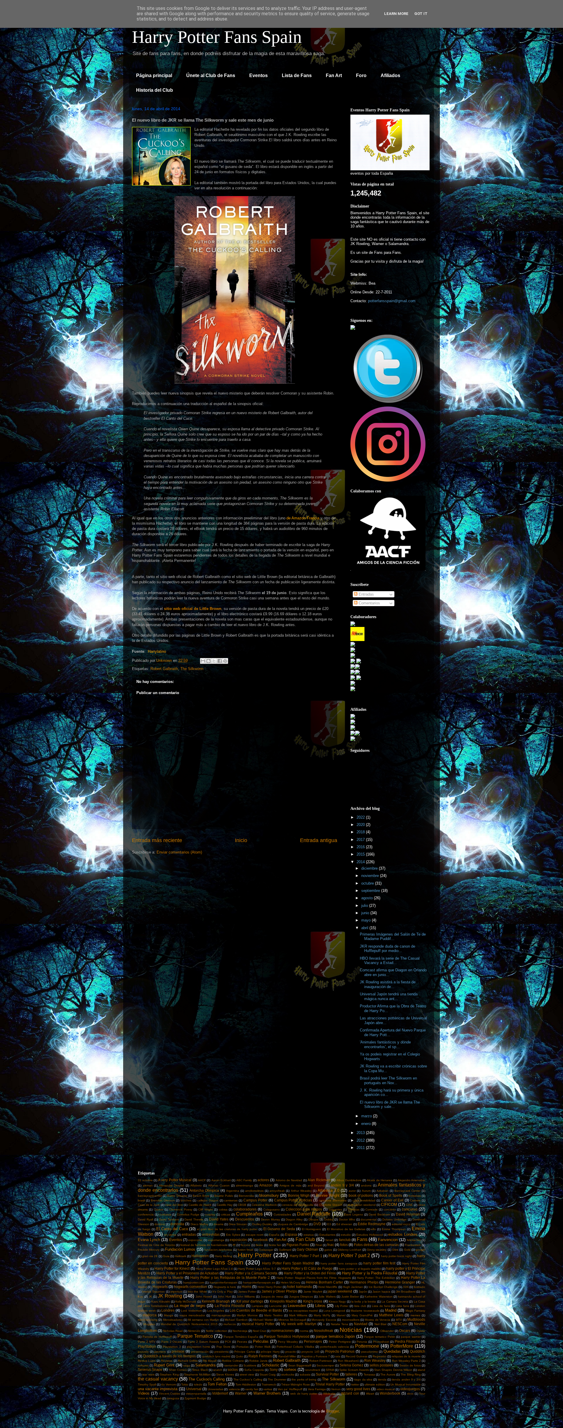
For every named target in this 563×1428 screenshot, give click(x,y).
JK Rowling (170, 1295)
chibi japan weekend (362, 1204)
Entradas (365, 594)
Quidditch (417, 1351)
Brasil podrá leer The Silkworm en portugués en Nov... (388, 1080)
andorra (366, 1185)
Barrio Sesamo (177, 1195)
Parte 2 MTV (146, 1341)
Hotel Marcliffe (327, 1286)
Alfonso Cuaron (219, 1185)
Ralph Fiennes (260, 1356)
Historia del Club (154, 90)
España (274, 1234)
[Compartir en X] (214, 661)
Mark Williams (298, 1315)
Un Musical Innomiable (405, 1384)
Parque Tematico (195, 1336)
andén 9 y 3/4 (342, 1185)
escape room (254, 1234)
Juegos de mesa (272, 1296)
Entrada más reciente (157, 840)
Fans (362, 1239)
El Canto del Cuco (172, 1229)
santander (231, 1365)
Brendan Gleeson (163, 1200)
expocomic (195, 1240)
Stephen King (169, 1374)
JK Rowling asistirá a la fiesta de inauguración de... (388, 984)
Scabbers (249, 1365)
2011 (361, 1147)
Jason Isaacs (381, 1291)
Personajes (313, 1341)
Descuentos (244, 1219)
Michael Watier (263, 1319)
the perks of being (303, 1379)
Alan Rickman (319, 1180)
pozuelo (143, 1351)
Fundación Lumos (180, 1249)
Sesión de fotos (410, 1365)
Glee (395, 1249)
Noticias (351, 1329)
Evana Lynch (149, 1239)
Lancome (275, 1306)
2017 (361, 839)
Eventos (258, 75)
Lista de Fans (297, 75)
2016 (361, 847)
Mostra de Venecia (377, 1319)
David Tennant (169, 1219)
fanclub (345, 1240)
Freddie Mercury (149, 1249)
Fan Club (305, 1239)
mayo (366, 920)
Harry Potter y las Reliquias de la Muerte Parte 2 (230, 1277)
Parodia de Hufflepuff (157, 1336)
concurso (409, 1209)
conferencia (146, 1214)
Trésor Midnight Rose (295, 1384)
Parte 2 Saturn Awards (203, 1341)
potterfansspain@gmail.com (392, 301)
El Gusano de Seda (279, 1229)
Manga (168, 1315)
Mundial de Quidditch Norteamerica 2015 (189, 1324)
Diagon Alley (294, 1219)
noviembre (370, 875)
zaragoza (173, 1398)
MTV (399, 1319)
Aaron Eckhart (221, 1180)
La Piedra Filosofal (230, 1306)
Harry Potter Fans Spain (217, 37)
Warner (241, 1393)
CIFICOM (389, 1204)
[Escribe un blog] (208, 661)
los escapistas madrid (303, 1310)
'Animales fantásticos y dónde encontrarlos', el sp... (385, 1044)
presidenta (221, 1351)
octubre (368, 883)
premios (178, 1351)
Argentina (232, 1190)
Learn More (396, 13)
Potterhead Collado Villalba (295, 1346)
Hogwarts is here (224, 1286)
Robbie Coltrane (233, 1360)
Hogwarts (160, 1286)
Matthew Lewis (391, 1315)
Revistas (166, 1360)
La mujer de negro (189, 1305)
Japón (363, 1291)
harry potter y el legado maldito (360, 1268)
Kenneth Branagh (216, 1301)
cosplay (210, 1214)
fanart (329, 1240)
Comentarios (368, 603)
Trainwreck (269, 1384)
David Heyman (408, 1214)
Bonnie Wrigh (299, 1195)
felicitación (414, 1240)
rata (337, 1356)
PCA (228, 1341)
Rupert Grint (164, 1365)
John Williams (246, 1296)
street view (247, 1374)
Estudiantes (327, 1234)
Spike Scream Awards (354, 1369)
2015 (361, 854)
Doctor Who (347, 1219)
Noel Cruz (259, 1330)
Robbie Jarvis (258, 1360)
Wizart (370, 1393)
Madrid (390, 1310)
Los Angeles (215, 1310)
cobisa (223, 1209)
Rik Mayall (209, 1360)
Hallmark (180, 1256)
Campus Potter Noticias (293, 1200)
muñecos (229, 1324)
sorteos (290, 1369)
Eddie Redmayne (372, 1224)
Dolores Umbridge (394, 1219)
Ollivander (387, 1330)
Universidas (215, 1389)
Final (319, 1245)
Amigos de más (290, 1185)
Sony (273, 1369)
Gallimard (285, 1249)
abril (365, 928)
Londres (167, 1310)
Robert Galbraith (164, 669)
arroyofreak (277, 1190)
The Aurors (387, 1374)
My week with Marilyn (298, 1324)
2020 (361, 824)
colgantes (335, 1209)
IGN (405, 1286)
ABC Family (244, 1180)
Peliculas (261, 1341)
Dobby (328, 1219)
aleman (148, 1185)
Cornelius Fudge (188, 1214)
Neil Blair (380, 1324)
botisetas (414, 1195)
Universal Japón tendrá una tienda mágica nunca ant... (389, 996)
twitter (355, 1384)
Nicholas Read (173, 1330)
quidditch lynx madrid (216, 1356)
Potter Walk (263, 1346)
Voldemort (220, 1393)
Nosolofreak (323, 1330)
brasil (141, 1200)
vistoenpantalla (196, 1393)
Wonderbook (390, 1393)
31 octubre (145, 1180)
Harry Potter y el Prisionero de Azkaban (187, 1273)
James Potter (247, 1291)
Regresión (379, 1356)
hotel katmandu (299, 1286)
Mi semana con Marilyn (203, 1319)
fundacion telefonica (218, 1249)
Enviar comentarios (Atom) (179, 852)
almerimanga (244, 1185)
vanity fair (251, 1389)
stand (421, 1369)
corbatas (165, 1214)
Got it (421, 13)
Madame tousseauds (365, 1310)
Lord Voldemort (191, 1310)
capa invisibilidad (364, 1200)
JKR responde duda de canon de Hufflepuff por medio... (387, 948)
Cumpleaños (249, 1213)
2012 (361, 1140)
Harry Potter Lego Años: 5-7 (257, 1268)
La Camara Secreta (394, 1301)
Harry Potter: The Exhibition (376, 1277)
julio (365, 905)
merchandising (147, 1319)
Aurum (366, 1190)
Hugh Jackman (353, 1286)
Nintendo (194, 1330)
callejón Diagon (207, 1200)
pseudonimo (369, 1351)
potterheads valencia (334, 1346)
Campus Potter (255, 1200)
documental (369, 1219)
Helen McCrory (291, 1282)
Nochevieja (240, 1330)
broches (186, 1200)
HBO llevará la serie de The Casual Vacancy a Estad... (390, 960)
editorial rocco (401, 1224)
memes (415, 1315)
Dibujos (313, 1219)
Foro (361, 75)
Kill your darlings (249, 1301)
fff (234, 1245)
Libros (320, 1305)
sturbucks (287, 1374)
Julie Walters (327, 1296)
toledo (198, 1384)
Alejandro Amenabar (411, 1180)
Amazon (265, 1185)
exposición (238, 1240)
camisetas (231, 1200)
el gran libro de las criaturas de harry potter (227, 1229)
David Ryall (145, 1219)
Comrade (371, 1209)
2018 (361, 832)
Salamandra (205, 1365)
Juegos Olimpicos (301, 1296)
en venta (170, 1234)
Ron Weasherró (348, 1360)
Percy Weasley (288, 1341)
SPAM (330, 1369)
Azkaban (383, 1190)
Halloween (200, 1256)
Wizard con (350, 1393)
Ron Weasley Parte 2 (406, 1360)
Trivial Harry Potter (330, 1384)
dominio (160, 1224)
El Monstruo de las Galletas (346, 1229)
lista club (360, 1306)
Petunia (362, 1341)
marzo (367, 1116)
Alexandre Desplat (171, 1185)
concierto (390, 1209)
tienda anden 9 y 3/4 (406, 1379)
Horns (246, 1286)
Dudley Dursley (262, 1224)
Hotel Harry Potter (269, 1286)
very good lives (358, 1389)
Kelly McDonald (185, 1301)
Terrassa (369, 1374)
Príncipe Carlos (244, 1351)
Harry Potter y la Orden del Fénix (310, 1273)
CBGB (242, 1204)
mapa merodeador (192, 1315)
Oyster (420, 1330)
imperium (176, 1291)
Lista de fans (381, 1306)
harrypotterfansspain (224, 1282)
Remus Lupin (147, 1360)
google (420, 1249)
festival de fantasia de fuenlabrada (204, 1245)
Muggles (149, 1324)
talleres (351, 1374)
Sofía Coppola (254, 1369)
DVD (317, 1224)
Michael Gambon (236, 1319)
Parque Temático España (241, 1336)
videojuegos (410, 1389)
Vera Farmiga (317, 1389)
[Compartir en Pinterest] (225, 661)
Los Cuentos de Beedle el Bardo (256, 1310)
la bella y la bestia (363, 1301)
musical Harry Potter (258, 1324)
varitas (267, 1389)
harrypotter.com (193, 1282)
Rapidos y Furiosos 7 (315, 1356)
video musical (386, 1389)
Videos (144, 1393)
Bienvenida (246, 1195)
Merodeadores (173, 1319)
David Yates (218, 1219)
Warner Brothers (267, 1393)
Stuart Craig (268, 1374)
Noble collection (216, 1330)
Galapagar (266, 1249)
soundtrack (312, 1369)
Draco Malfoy (199, 1224)
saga (186, 1365)
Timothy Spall (147, 1384)
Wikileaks (329, 1393)
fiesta (259, 1245)
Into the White (197, 1291)
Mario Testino (273, 1315)
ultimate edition (374, 1384)
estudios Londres (402, 1234)
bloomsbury (269, 1195)
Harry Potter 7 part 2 (349, 1255)
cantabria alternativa (333, 1200)
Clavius (158, 1209)
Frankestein (413, 1245)
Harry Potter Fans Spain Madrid (288, 1263)
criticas (225, 1214)
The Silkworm (192, 669)
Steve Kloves (225, 1374)
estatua (308, 1234)
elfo (373, 1229)
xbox (410, 1393)
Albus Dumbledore (348, 1180)
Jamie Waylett (312, 1291)
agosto (367, 898)
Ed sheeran (344, 1224)
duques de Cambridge (293, 1224)
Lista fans (402, 1306)
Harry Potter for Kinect (172, 1268)
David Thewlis (193, 1219)
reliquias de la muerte (406, 1356)
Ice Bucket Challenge (383, 1286)
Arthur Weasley (301, 1190)
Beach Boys (201, 1195)
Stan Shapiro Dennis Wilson (393, 1369)
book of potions (361, 1195)
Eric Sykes (233, 1234)
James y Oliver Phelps (279, 1291)
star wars (148, 1374)
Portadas (242, 1346)
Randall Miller (287, 1356)
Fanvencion (388, 1239)
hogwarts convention (190, 1286)
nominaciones (282, 1330)
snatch (217, 1369)
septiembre (371, 890)
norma (304, 1330)
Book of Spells (390, 1195)
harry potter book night (396, 1256)
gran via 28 (149, 1256)
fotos (344, 1245)
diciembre (370, 868)
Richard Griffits (188, 1360)
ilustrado (419, 1286)
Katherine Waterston (378, 1296)
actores (263, 1180)
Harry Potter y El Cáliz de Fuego (307, 1268)
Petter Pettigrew (340, 1341)
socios (233, 1369)
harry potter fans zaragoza (338, 1263)
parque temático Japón (335, 1336)
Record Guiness (356, 1356)
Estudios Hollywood (369, 1234)
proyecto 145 (310, 1351)
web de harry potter (303, 1393)
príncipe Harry (270, 1351)
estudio (346, 1234)
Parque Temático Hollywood (286, 1336)
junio (365, 913)
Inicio (241, 840)
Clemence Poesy (180, 1209)
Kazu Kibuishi (160, 1301)
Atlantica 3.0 (328, 1190)
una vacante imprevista (157, 1389)
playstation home (198, 1346)
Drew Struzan (238, 1224)
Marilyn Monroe (247, 1315)
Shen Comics (178, 1369)
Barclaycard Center (407, 1190)
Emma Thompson (394, 1229)
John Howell (204, 1296)
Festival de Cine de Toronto (156, 1245)
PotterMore (401, 1346)
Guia (166, 1256)
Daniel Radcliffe (314, 1213)
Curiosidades (282, 1214)
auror (352, 1190)
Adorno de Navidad (289, 1180)
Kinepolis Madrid (283, 1301)
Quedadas (392, 1351)
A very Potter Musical (174, 1180)
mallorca (150, 1315)
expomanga (216, 1240)
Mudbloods (416, 1319)
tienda (382, 1379)
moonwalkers (350, 1319)
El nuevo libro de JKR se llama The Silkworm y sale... (390, 1104)
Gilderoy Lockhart (349, 1249)
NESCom (399, 1324)
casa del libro (174, 1204)
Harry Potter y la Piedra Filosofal (369, 1273)
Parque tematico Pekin (379, 1336)
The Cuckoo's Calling (207, 1379)
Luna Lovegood (334, 1310)
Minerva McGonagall (292, 1319)
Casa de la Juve (149, 1204)
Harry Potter (255, 1255)
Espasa (291, 1234)
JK (150, 1296)
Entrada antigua (318, 840)
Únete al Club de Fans (210, 75)
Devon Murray (270, 1219)
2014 (361, 862)
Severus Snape (150, 1369)
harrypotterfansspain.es (259, 1282)
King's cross (312, 1301)
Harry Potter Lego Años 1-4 (214, 1268)
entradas (189, 1234)
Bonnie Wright (328, 1195)
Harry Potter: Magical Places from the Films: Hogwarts (314, 1277)
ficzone (245, 1245)
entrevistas (211, 1234)
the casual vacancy (158, 1378)
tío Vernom (168, 1384)
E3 (329, 1224)
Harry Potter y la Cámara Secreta (251, 1273)
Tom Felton (217, 1384)
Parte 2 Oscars (171, 1341)
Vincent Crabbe (169, 1393)
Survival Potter (327, 1374)
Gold (407, 1249)
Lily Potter (342, 1306)
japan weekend (340, 1291)
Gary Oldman (307, 1249)
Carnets (415, 1200)
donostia (177, 1224)
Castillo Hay (225, 1204)
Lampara (258, 1306)
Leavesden (297, 1305)
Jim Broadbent (406, 1291)
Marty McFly (322, 1315)
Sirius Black (200, 1369)
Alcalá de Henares (379, 1180)
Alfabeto (196, 1185)
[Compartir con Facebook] (220, 661)
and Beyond (316, 1185)
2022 (361, 817)
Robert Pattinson (320, 1360)
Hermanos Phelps (364, 1282)
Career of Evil (392, 1200)
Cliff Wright (205, 1209)
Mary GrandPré (362, 1315)
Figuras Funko (297, 1245)
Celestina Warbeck (264, 1204)
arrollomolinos (254, 1190)
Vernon (336, 1389)
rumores (143, 1365)
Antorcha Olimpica (204, 1190)
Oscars (404, 1330)
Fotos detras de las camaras (376, 1245)
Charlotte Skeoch (330, 1204)
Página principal (154, 75)
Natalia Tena (339, 1324)
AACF (202, 1180)
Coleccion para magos (304, 1209)
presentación (200, 1351)
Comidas (353, 1209)
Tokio (184, 1384)
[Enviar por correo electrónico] (203, 661)
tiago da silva (363, 1379)
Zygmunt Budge (195, 1398)
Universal (193, 1389)
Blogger (332, 1411)
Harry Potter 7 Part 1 (306, 1256)
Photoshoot (381, 1341)
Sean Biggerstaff (299, 1365)
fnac (330, 1245)
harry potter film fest (379, 1263)
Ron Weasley (375, 1360)
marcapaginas (220, 1315)
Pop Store (223, 1346)
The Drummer (277, 1379)
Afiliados (390, 75)
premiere (160, 1351)
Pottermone (367, 1346)
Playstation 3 (172, 1346)
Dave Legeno (353, 1214)
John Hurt (224, 1296)
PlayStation (147, 1346)
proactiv (290, 1351)
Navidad (360, 1324)
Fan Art (334, 75)
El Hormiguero (311, 1229)
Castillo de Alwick (200, 1204)
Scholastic (270, 1365)
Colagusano (271, 1209)
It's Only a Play (222, 1291)
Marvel (341, 1315)
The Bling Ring (411, 1374)
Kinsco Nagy (337, 1301)
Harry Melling (223, 1256)
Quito (239, 1356)
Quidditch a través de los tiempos (169, 1356)
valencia (234, 1389)
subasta (305, 1374)
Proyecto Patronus (340, 1351)
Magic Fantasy (415, 1310)
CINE (409, 1204)
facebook (260, 1240)
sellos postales (381, 1365)
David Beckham (379, 1214)
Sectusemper (325, 1365)
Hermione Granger (400, 1282)
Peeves (242, 1341)
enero (366, 1123)
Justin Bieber (350, 1296)
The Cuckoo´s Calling (247, 1379)
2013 (361, 1132)
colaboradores (245, 1209)
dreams (218, 1224)
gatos (328, 1249)
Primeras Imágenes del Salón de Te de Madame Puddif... (393, 936)
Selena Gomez (351, 1365)
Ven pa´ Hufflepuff (290, 1389)
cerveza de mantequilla (297, 1204)
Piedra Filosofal (407, 1341)
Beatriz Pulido (223, 1195)
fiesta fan (275, 1245)
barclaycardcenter (150, 1195)
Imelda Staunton (153, 1291)
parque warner (411, 1336)
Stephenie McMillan (197, 1374)
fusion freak (245, 1249)
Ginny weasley (376, 1249)
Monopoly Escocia (323, 1319)
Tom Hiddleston (245, 1384)
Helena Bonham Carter (324, 1282)
